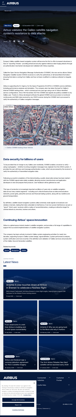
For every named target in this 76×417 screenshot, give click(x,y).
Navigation (15, 250)
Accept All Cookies (18, 400)
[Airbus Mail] (23, 41)
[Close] (34, 383)
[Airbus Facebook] (14, 41)
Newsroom (8, 11)
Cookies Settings (18, 410)
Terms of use (36, 404)
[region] (18, 398)
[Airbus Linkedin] (19, 41)
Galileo (24, 250)
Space (7, 250)
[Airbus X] (10, 41)
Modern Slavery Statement (40, 408)
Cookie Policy (27, 395)
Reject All (18, 405)
